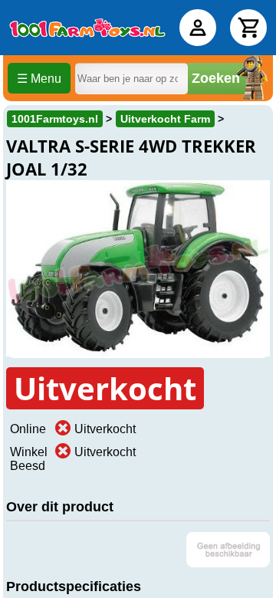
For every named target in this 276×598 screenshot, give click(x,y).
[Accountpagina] (197, 27)
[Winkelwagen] (248, 27)
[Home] (87, 27)
